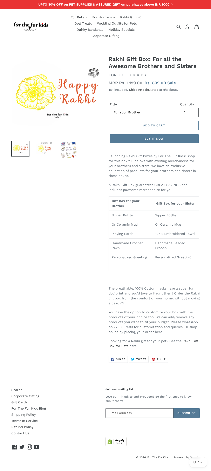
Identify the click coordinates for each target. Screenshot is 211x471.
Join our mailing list (119, 389)
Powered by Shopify (187, 457)
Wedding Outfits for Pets (117, 23)
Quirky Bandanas (89, 30)
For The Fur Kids (158, 457)
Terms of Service (24, 421)
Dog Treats (83, 23)
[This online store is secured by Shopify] (116, 445)
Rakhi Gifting (130, 17)
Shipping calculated (143, 90)
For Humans (102, 17)
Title (113, 104)
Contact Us (20, 433)
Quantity (187, 104)
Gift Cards (19, 402)
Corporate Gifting (105, 36)
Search (16, 390)
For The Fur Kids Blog (28, 408)
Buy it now (154, 138)
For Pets (78, 17)
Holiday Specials (121, 30)
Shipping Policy (23, 415)
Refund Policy (22, 427)
